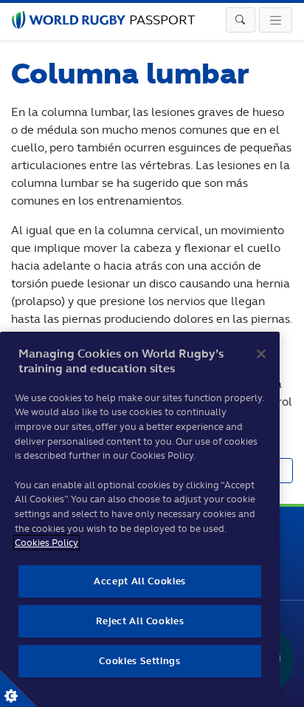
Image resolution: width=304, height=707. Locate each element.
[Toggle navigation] (240, 20)
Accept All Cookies (140, 581)
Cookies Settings (18, 688)
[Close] (261, 354)
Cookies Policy (46, 542)
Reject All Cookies (140, 621)
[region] (140, 519)
